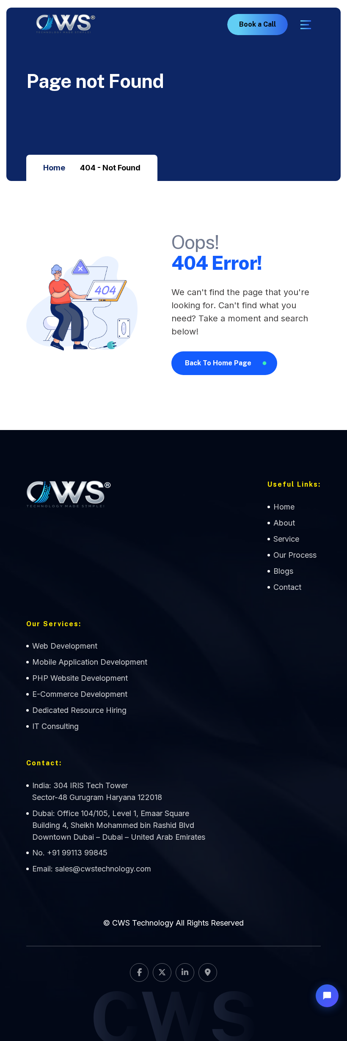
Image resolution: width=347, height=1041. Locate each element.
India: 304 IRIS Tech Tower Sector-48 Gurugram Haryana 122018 (97, 791)
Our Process (295, 555)
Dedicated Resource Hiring (79, 710)
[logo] (65, 24)
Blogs (283, 571)
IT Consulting (55, 726)
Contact (287, 587)
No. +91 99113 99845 (69, 852)
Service (286, 538)
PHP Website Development (80, 678)
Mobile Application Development (89, 661)
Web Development (64, 645)
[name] (305, 24)
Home (54, 167)
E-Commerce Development (79, 694)
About (284, 522)
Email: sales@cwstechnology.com (91, 868)
